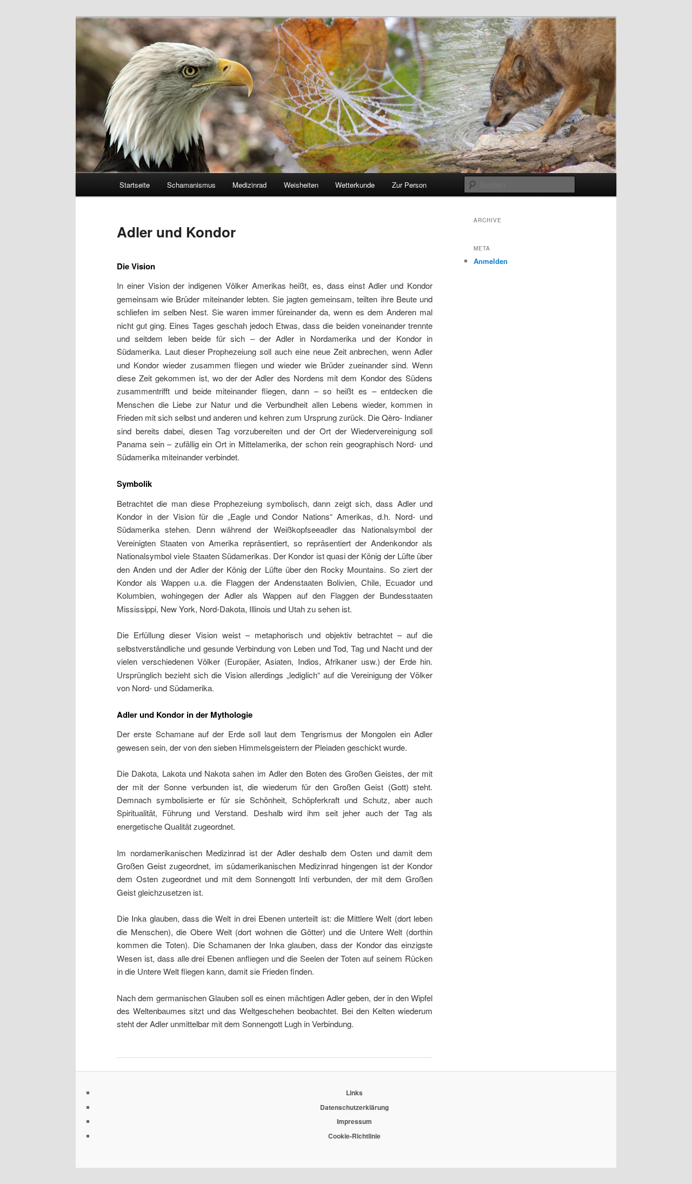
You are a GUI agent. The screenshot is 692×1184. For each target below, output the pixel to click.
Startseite (134, 185)
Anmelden (491, 261)
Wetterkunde (355, 185)
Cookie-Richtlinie (354, 1136)
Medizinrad (249, 185)
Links (354, 1092)
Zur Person (409, 185)
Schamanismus (191, 185)
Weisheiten (301, 185)
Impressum (354, 1121)
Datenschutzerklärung (354, 1107)
